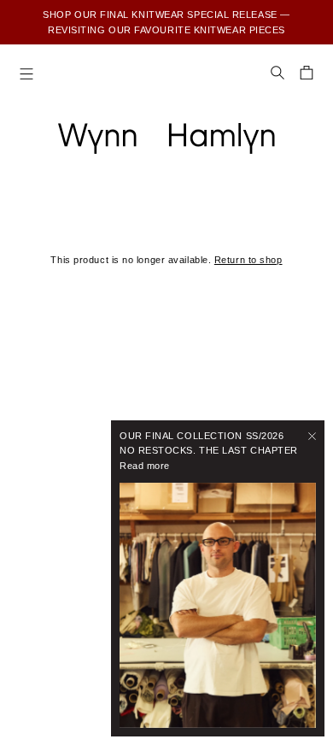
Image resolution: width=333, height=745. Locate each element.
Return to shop (248, 260)
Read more (145, 465)
